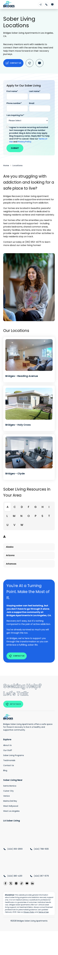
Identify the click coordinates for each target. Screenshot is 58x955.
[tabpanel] (29, 552)
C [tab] (15, 507)
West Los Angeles (11, 811)
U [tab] (7, 525)
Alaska (9, 546)
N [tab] (21, 516)
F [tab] (28, 507)
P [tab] (35, 516)
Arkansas (11, 563)
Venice (6, 796)
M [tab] (14, 516)
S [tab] (42, 516)
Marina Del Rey (10, 801)
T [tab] (49, 516)
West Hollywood (10, 806)
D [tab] (22, 507)
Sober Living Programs (13, 755)
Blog (5, 770)
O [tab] (29, 516)
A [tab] (7, 507)
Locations (18, 165)
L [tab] (7, 516)
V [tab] (14, 525)
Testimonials (9, 760)
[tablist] (29, 516)
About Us (7, 745)
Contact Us (15, 63)
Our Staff (7, 750)
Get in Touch (15, 704)
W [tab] (22, 525)
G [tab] (35, 507)
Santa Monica (9, 785)
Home (6, 165)
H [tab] (43, 507)
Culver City (8, 791)
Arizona (10, 555)
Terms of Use (43, 912)
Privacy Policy (24, 141)
